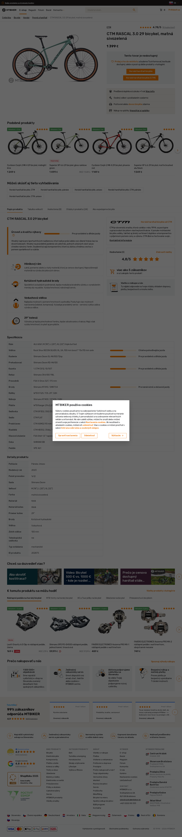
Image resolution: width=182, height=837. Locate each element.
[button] (88, 425)
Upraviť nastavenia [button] (67, 435)
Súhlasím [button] (117, 435)
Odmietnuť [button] (89, 435)
